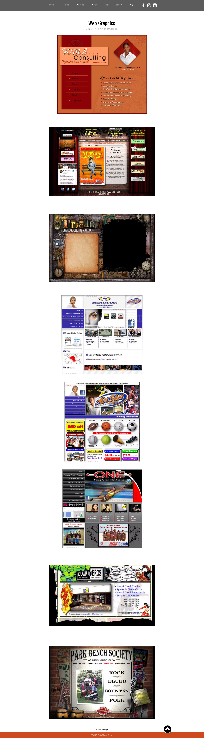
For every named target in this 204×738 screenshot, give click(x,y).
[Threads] (154, 5)
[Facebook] (143, 5)
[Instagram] (149, 5)
